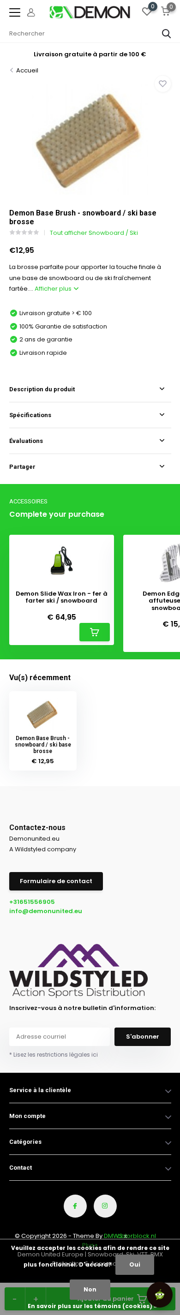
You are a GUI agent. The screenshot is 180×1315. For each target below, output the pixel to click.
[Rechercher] (166, 33)
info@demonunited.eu (45, 911)
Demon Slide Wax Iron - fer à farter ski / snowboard (62, 597)
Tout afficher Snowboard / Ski (94, 232)
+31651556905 (32, 901)
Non (90, 1289)
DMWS (113, 1235)
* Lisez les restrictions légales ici (53, 1054)
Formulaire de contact (56, 881)
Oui (134, 1264)
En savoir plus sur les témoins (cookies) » (92, 1306)
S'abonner (142, 1036)
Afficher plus (54, 288)
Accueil (27, 70)
